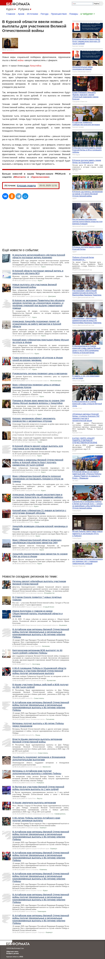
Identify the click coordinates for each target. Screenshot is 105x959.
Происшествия (59, 14)
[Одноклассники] (12, 196)
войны (21, 60)
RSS (21, 957)
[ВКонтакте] (5, 196)
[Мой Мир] (25, 196)
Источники (32, 14)
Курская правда (26, 185)
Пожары (73, 14)
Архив (21, 14)
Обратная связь (12, 951)
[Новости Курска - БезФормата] (15, 3)
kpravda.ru (10, 50)
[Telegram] (18, 196)
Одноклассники (40, 177)
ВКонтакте (19, 177)
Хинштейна (35, 66)
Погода (44, 14)
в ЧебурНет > (88, 14)
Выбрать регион (12, 953)
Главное (10, 14)
